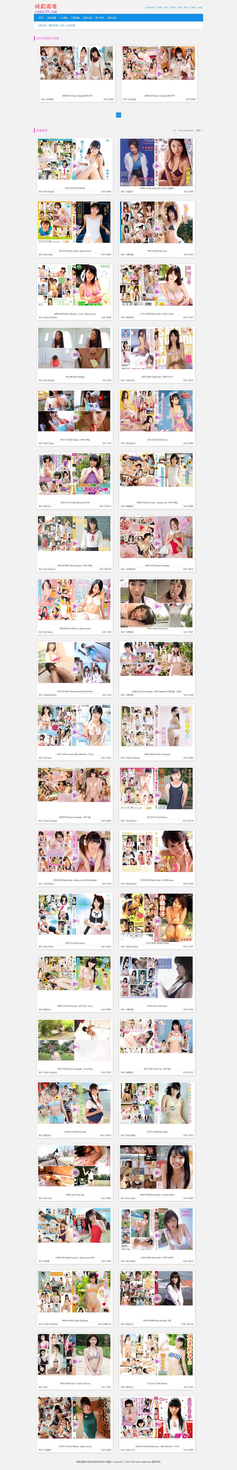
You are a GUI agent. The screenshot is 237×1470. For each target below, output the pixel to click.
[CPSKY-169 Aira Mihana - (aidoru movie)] (74, 1438)
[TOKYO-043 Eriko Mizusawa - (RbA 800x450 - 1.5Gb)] (156, 1437)
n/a (174, 130)
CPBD (193, 7)
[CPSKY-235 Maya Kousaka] (74, 1123)
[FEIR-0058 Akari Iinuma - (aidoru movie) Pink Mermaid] (74, 871)
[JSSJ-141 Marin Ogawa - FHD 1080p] (74, 431)
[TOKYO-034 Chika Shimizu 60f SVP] (74, 494)
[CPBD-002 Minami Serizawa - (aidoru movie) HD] (74, 1242)
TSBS (159, 7)
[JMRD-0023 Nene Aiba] (74, 1186)
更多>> (199, 130)
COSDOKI (150, 7)
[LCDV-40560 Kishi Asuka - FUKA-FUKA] (156, 305)
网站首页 (53, 25)
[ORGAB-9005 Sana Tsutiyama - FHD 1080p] (74, 550)
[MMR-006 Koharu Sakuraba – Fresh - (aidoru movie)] (74, 305)
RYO (186, 7)
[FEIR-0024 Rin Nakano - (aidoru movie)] (74, 619)
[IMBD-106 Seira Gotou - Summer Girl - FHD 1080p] (156, 486)
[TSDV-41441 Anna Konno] (156, 627)
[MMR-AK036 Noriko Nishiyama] (74, 1311)
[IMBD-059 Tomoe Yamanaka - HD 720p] (74, 801)
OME (199, 7)
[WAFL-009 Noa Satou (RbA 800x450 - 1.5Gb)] (74, 745)
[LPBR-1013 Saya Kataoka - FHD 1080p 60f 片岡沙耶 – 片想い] (156, 675)
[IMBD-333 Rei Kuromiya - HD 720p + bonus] (74, 989)
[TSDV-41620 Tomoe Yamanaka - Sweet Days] (74, 1060)
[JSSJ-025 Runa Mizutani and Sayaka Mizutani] (74, 682)
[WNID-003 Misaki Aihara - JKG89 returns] (156, 871)
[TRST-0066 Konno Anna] (156, 242)
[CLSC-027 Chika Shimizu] (156, 1374)
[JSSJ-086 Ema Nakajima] (74, 368)
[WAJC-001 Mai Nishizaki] (74, 179)
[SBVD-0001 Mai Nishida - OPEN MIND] (156, 1249)
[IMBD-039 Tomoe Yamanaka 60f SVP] (76, 79)
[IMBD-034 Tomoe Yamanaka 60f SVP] (159, 79)
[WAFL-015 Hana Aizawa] (74, 934)
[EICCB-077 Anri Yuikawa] (156, 808)
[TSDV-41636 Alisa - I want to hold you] (74, 1374)
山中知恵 (70, 25)
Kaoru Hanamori (186, 130)
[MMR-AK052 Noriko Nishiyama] (156, 745)
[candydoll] (46, 13)
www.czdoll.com (143, 1462)
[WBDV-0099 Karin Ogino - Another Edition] (156, 1188)
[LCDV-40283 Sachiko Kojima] (156, 941)
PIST (166, 7)
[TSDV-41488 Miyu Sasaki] (156, 1123)
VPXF (180, 7)
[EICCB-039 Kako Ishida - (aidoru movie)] (74, 242)
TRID (172, 7)
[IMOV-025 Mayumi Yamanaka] (156, 557)
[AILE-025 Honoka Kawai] (156, 430)
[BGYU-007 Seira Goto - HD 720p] (156, 1052)
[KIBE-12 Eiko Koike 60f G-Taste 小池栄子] (156, 185)
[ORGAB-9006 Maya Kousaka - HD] (156, 1305)
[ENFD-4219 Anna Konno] (156, 997)
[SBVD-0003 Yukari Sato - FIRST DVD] (156, 368)
